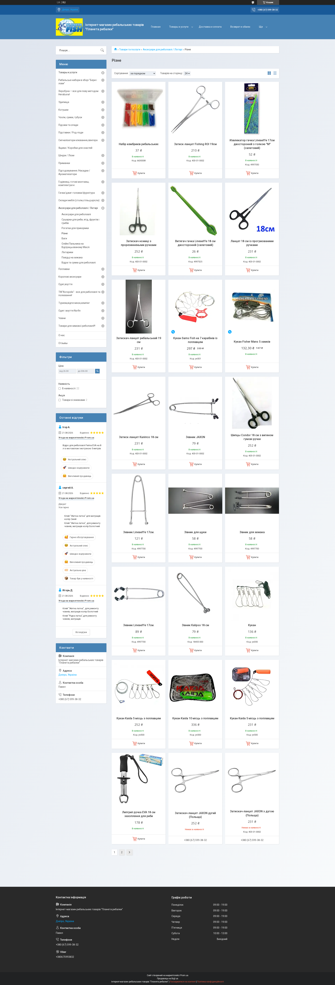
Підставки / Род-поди (70, 132)
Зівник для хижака (252, 532)
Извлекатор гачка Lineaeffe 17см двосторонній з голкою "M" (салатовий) (252, 144)
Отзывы (63, 343)
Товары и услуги (178, 26)
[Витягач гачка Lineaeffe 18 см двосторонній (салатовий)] (195, 210)
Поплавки (64, 269)
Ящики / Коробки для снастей (75, 147)
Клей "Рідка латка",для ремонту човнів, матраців (80, 617)
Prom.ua (184, 975)
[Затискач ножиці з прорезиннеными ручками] (139, 210)
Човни (62, 318)
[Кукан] (252, 594)
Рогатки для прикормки (75, 228)
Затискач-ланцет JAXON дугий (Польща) (195, 815)
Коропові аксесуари (69, 276)
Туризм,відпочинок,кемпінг (74, 303)
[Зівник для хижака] (252, 501)
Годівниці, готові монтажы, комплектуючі (73, 183)
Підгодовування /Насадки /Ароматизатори (74, 172)
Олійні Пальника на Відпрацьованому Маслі (76, 245)
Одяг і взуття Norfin (69, 310)
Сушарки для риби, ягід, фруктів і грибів (80, 221)
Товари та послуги (129, 49)
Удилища (63, 102)
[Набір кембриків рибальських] (139, 109)
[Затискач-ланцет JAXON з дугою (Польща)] (252, 780)
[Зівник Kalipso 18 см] (195, 594)
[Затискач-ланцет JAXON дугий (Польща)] (195, 780)
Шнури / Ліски (66, 155)
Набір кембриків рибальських (138, 144)
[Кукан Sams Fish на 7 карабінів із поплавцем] (195, 307)
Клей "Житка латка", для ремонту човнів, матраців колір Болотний (82, 525)
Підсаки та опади (68, 125)
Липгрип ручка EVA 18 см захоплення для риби (138, 814)
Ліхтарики (67, 252)
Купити (141, 173)
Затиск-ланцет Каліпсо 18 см (138, 437)
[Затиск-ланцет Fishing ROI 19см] (195, 109)
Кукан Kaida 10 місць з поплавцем (195, 718)
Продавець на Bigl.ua (167, 978)
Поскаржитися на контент (183, 981)
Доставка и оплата (210, 26)
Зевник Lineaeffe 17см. (138, 532)
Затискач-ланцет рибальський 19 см (138, 340)
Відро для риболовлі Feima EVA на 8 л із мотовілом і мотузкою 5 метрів (82, 447)
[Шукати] (102, 50)
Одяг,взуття (65, 284)
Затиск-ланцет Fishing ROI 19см (195, 144)
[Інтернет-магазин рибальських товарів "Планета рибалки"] (69, 27)
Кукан (252, 625)
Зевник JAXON (195, 437)
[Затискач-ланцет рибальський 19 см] (139, 307)
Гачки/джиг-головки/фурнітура (76, 192)
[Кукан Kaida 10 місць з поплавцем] (195, 687)
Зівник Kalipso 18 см (195, 625)
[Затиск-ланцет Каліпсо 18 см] (139, 404)
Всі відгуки (81, 632)
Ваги (64, 238)
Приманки (64, 163)
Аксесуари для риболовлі (76, 214)
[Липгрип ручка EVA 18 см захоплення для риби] (139, 780)
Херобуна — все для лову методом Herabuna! (78, 93)
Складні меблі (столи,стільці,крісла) (78, 200)
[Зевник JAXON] (195, 404)
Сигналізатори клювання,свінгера (78, 140)
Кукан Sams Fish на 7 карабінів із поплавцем (195, 340)
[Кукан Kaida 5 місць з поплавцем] (139, 687)
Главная (156, 26)
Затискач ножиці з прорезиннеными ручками (138, 243)
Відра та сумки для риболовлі (79, 262)
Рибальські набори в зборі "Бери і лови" (77, 82)
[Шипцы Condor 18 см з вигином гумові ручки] (252, 404)
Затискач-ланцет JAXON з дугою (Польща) (252, 813)
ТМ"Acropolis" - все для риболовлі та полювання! (79, 294)
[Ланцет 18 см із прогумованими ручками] (252, 210)
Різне (65, 233)
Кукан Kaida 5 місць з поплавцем (139, 718)
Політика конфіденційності (210, 981)
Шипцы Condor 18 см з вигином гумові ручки (252, 437)
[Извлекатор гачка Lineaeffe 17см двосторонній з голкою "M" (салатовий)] (252, 109)
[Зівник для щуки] (195, 501)
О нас (61, 335)
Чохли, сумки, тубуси (70, 117)
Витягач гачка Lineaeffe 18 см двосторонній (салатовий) (195, 243)
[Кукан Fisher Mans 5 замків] (252, 307)
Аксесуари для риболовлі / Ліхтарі (162, 49)
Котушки (63, 109)
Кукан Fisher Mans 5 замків (252, 341)
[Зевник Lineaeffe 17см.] (139, 501)
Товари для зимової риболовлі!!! (76, 325)
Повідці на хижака (72, 257)
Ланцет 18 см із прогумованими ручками (252, 243)
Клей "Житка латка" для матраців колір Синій (82, 517)
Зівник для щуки (195, 532)
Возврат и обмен (240, 26)
